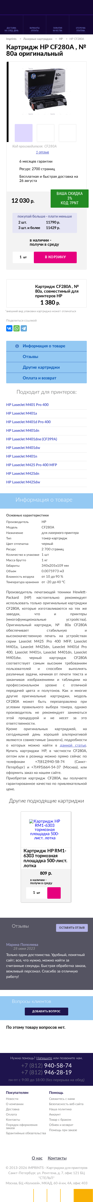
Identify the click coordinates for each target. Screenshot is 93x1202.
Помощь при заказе (63, 1130)
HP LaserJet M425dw (23, 482)
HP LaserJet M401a (21, 413)
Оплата (11, 1114)
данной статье (73, 745)
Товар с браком (60, 1119)
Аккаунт (55, 1114)
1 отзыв (42, 152)
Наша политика (60, 1109)
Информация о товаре (44, 346)
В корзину (55, 257)
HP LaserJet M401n (21, 456)
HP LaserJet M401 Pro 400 (27, 405)
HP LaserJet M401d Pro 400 (28, 422)
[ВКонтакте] (9, 328)
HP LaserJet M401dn (22, 431)
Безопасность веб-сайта (66, 1104)
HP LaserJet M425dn (22, 474)
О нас (37, 1158)
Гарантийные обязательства (26, 1133)
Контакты (13, 1119)
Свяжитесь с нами (62, 1098)
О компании (15, 1104)
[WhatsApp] (16, 328)
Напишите (44, 1058)
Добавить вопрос (46, 1011)
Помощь (53, 1195)
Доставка (12, 1109)
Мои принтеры (40, 1195)
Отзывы (30, 357)
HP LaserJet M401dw (23, 448)
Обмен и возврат (61, 1124)
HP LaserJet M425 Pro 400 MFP (31, 465)
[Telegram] (24, 328)
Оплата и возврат (39, 378)
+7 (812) (46, 1066)
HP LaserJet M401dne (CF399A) (31, 439)
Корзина (67, 1195)
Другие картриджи (41, 367)
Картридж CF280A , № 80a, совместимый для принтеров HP (57, 291)
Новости (12, 1098)
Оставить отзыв (72, 928)
